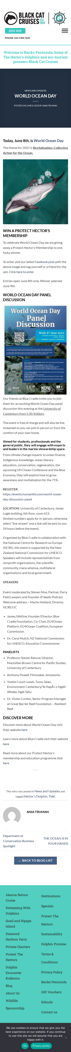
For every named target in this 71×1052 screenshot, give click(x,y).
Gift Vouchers (51, 992)
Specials (47, 906)
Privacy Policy (51, 972)
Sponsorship (15, 1008)
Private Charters (18, 947)
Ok (25, 1045)
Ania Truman (50, 105)
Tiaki (52, 796)
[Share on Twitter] (32, 776)
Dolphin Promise (53, 944)
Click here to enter (21, 272)
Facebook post (44, 262)
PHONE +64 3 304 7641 (17, 37)
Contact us (49, 1012)
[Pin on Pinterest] (46, 776)
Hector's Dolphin (35, 796)
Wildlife (12, 1000)
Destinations (50, 896)
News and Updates (35, 90)
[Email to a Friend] (39, 776)
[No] (65, 1038)
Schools (47, 1002)
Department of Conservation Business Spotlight (18, 841)
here (24, 730)
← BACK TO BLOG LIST (35, 860)
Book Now (15, 31)
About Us (13, 993)
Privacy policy (41, 1045)
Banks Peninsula (54, 982)
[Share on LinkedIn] (53, 776)
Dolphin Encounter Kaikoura (13, 972)
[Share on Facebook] (24, 776)
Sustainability (51, 934)
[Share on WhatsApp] (17, 776)
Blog (9, 986)
